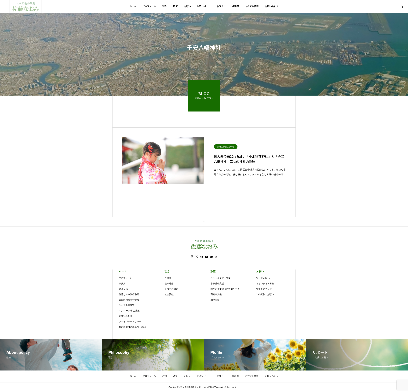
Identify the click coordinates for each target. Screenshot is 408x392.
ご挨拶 (168, 278)
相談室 (235, 6)
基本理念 (169, 283)
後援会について (264, 289)
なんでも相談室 (127, 305)
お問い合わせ (271, 6)
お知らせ (221, 6)
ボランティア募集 (265, 283)
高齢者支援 (216, 294)
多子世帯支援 (217, 283)
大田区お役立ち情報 (225, 147)
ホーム (133, 6)
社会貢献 (169, 294)
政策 (175, 6)
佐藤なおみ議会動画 (129, 294)
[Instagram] (192, 256)
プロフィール (149, 6)
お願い (187, 6)
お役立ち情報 (252, 6)
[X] (197, 256)
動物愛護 (215, 300)
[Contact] (211, 256)
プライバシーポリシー (130, 321)
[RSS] (216, 256)
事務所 (122, 283)
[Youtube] (206, 256)
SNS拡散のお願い (265, 294)
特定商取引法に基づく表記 (132, 327)
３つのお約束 (171, 289)
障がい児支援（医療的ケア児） (226, 289)
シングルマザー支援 (221, 278)
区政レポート (204, 6)
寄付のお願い (263, 278)
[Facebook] (201, 256)
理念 (164, 6)
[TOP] (204, 222)
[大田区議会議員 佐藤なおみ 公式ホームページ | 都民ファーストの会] (25, 6)
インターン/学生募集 (129, 310)
